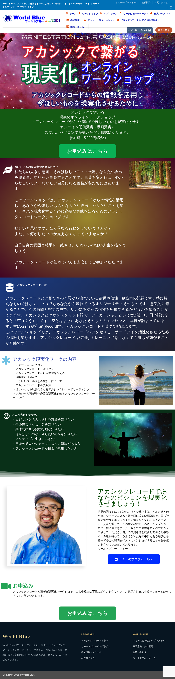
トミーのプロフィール (127, 2)
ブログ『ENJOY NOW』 (81, 35)
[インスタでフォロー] (141, 7)
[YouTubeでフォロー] (163, 7)
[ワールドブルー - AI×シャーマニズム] (31, 19)
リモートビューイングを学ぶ (95, 646)
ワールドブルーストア (158, 35)
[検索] (171, 7)
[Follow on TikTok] (147, 7)
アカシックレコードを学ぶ (94, 640)
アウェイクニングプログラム (122, 35)
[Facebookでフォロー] (136, 7)
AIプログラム (88, 658)
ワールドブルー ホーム (144, 658)
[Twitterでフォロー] (152, 7)
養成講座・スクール (91, 652)
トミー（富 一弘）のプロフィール (150, 640)
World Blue (16, 636)
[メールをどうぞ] (158, 7)
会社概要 (146, 2)
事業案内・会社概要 (143, 646)
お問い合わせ (161, 2)
